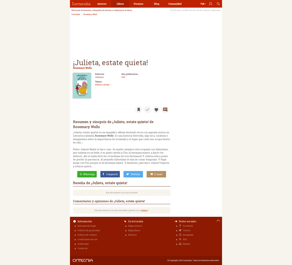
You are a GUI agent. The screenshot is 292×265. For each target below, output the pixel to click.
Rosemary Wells (90, 14)
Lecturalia (75, 14)
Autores (101, 3)
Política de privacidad (89, 230)
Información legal (87, 225)
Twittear (135, 174)
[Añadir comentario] (165, 109)
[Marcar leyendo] (138, 109)
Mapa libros (134, 230)
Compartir (112, 174)
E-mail (158, 174)
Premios (138, 3)
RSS (184, 239)
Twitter (186, 230)
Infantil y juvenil (102, 84)
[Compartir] (203, 4)
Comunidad (174, 3)
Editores (132, 234)
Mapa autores (135, 225)
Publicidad (83, 243)
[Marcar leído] (147, 109)
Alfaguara (99, 77)
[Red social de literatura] (81, 4)
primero (144, 210)
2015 (123, 77)
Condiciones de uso (87, 239)
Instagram (187, 234)
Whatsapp (89, 174)
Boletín (186, 243)
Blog (156, 3)
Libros (120, 3)
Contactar (83, 248)
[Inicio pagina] (218, 220)
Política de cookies (87, 234)
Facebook (187, 225)
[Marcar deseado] (156, 109)
